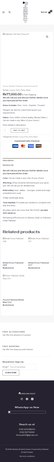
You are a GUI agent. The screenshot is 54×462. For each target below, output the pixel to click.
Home (5, 86)
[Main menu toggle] (3, 12)
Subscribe (11, 372)
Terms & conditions (27, 456)
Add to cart (19, 130)
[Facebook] (27, 399)
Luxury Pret (14, 90)
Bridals (12, 86)
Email (6, 367)
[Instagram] (22, 399)
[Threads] (32, 399)
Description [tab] (8, 160)
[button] (10, 12)
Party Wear (26, 90)
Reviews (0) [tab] (8, 165)
